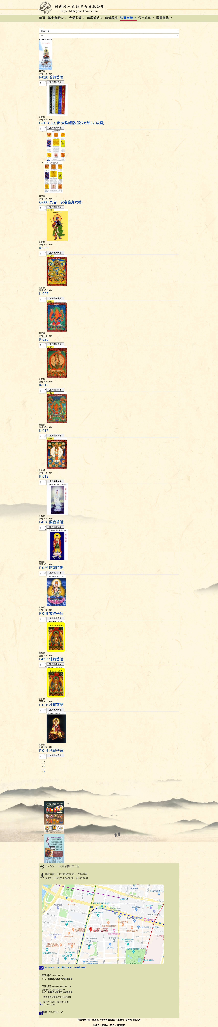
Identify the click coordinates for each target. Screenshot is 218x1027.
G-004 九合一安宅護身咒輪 (60, 202)
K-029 (43, 247)
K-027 (43, 293)
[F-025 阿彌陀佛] (109, 544)
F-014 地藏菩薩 (51, 750)
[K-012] (109, 453)
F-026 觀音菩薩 (51, 522)
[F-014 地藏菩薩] (109, 727)
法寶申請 (126, 18)
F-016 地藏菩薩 (51, 704)
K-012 (43, 476)
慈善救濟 (111, 18)
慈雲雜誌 (93, 18)
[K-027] (109, 270)
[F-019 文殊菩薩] (109, 590)
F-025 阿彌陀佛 (51, 567)
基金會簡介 (56, 18)
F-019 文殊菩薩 (51, 613)
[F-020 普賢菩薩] (109, 54)
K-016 (43, 384)
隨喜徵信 (162, 18)
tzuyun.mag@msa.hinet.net (65, 967)
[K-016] (109, 362)
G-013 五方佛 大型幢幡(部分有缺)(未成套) (71, 122)
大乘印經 (75, 18)
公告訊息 (144, 18)
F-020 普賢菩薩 (51, 77)
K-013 (43, 430)
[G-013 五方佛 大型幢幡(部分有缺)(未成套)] (109, 100)
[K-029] (109, 225)
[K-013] (109, 407)
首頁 (42, 18)
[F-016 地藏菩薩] (109, 682)
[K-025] (109, 316)
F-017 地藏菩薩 (51, 659)
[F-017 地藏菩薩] (109, 636)
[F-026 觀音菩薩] (109, 499)
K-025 (43, 339)
